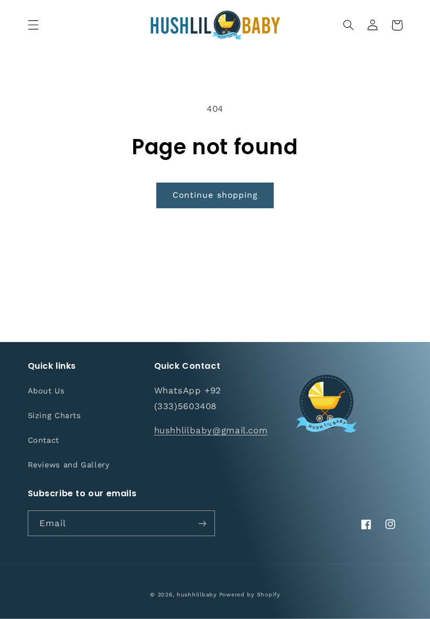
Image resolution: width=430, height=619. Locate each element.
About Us (46, 391)
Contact (43, 440)
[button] (33, 25)
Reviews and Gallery (69, 464)
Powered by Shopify (249, 594)
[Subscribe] (202, 523)
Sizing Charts (54, 415)
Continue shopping (215, 195)
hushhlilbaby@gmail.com (211, 430)
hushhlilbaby (197, 594)
